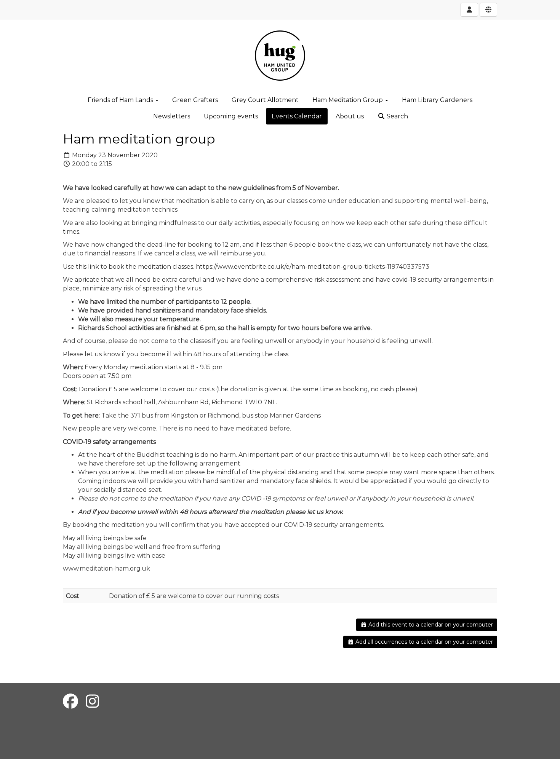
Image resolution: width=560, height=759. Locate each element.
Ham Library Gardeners (437, 100)
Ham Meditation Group (348, 100)
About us (350, 116)
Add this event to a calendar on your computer (430, 624)
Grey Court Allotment (265, 100)
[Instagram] (92, 701)
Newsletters (171, 116)
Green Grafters (195, 100)
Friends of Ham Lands (121, 100)
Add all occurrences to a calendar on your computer (423, 641)
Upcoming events (231, 116)
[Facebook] (70, 701)
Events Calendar (297, 116)
